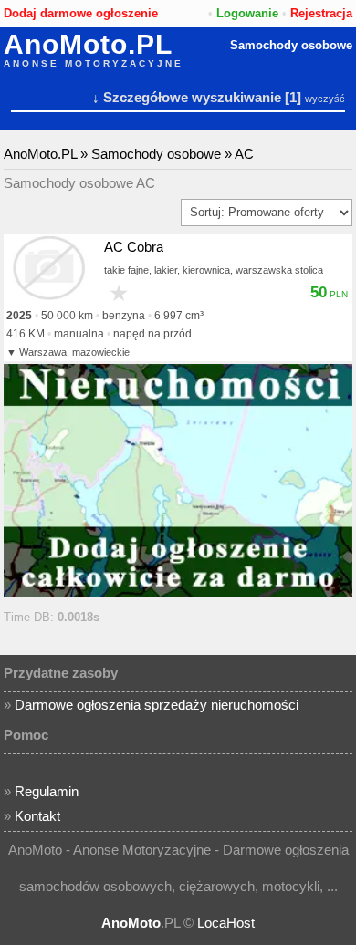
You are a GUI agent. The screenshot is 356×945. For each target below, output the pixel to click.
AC (244, 153)
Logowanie (247, 13)
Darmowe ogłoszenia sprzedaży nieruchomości (156, 704)
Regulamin (47, 791)
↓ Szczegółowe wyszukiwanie (186, 97)
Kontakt (37, 816)
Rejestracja (321, 13)
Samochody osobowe (291, 45)
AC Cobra (133, 246)
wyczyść (325, 98)
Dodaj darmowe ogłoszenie (81, 13)
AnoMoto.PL (88, 44)
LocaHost (226, 922)
